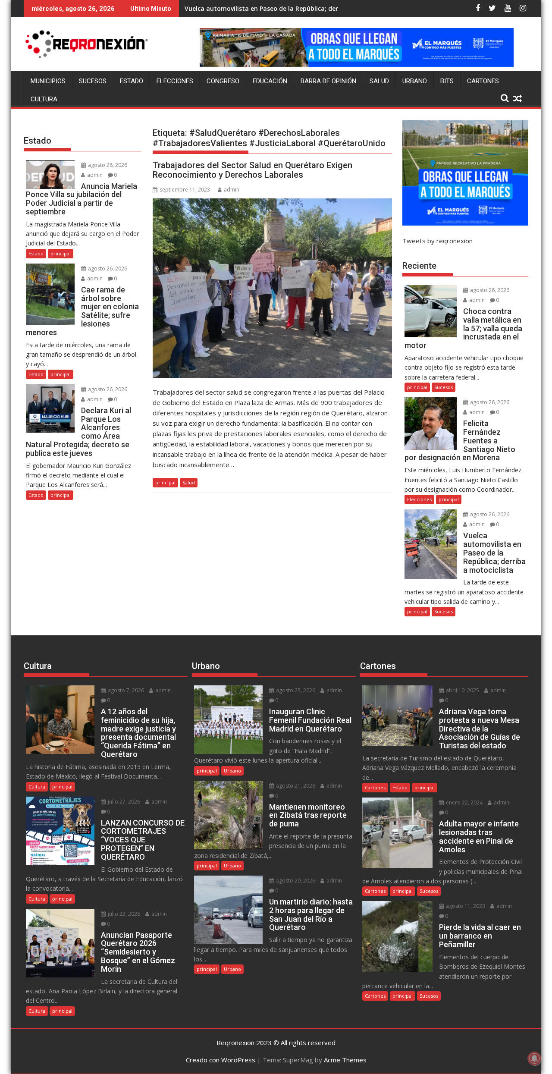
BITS (447, 81)
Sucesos (93, 81)
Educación (270, 81)
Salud (379, 81)
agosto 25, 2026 (295, 690)
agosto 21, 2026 (295, 785)
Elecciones (175, 81)
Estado (131, 81)
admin (231, 189)
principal (165, 482)
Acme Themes (345, 1059)
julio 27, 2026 (123, 801)
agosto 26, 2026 (107, 165)
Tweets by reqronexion (437, 240)
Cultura (44, 99)
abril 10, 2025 (462, 690)
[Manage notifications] (534, 1058)
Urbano (414, 81)
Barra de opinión (328, 81)
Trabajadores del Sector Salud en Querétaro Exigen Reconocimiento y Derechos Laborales (252, 170)
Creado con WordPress (220, 1059)
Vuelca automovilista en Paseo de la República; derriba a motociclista (290, 8)
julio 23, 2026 (123, 913)
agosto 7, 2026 (125, 690)
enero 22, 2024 (464, 802)
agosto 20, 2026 (295, 880)
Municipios (48, 81)
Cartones (483, 81)
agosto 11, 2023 (465, 906)
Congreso (223, 81)
